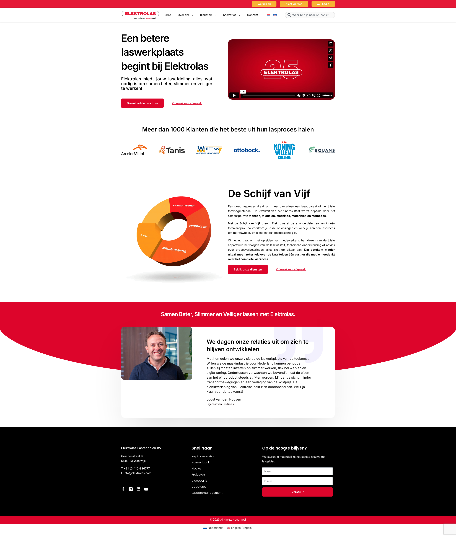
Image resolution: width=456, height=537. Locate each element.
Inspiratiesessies (203, 456)
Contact (252, 15)
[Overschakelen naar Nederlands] (268, 15)
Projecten (198, 475)
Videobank (199, 481)
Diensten (206, 15)
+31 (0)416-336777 (137, 468)
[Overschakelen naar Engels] (275, 15)
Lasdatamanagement (207, 493)
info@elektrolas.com (137, 473)
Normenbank (200, 462)
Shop (168, 15)
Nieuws (196, 468)
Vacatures (199, 487)
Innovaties (229, 15)
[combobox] (310, 15)
